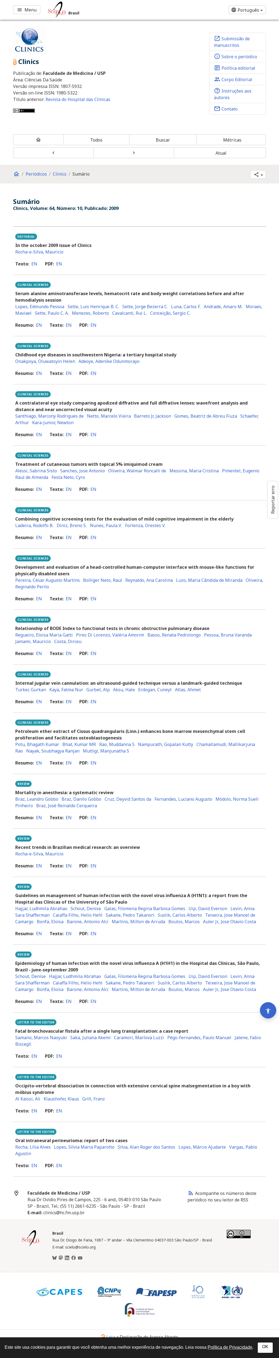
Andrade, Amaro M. (223, 307)
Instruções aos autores (232, 93)
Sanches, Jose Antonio (82, 471)
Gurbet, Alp (98, 690)
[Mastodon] (61, 1258)
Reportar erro (273, 499)
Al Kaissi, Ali (27, 1099)
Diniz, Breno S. (72, 525)
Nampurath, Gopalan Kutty (165, 744)
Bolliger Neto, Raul (102, 580)
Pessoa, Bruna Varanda (228, 635)
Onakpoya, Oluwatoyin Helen (45, 361)
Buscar (163, 140)
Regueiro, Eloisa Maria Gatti (44, 635)
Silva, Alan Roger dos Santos (146, 1147)
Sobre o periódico (235, 56)
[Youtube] (80, 1258)
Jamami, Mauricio (33, 641)
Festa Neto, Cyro (68, 477)
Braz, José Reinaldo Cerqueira (66, 806)
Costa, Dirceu (67, 641)
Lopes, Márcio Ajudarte (202, 1147)
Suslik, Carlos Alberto (180, 915)
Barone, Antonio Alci (87, 922)
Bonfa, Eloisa (50, 922)
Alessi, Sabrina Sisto (36, 471)
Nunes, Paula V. (106, 525)
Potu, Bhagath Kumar (37, 744)
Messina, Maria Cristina (194, 471)
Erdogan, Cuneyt (155, 690)
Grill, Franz (93, 1099)
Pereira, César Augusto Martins (47, 580)
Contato (226, 108)
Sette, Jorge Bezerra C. (145, 307)
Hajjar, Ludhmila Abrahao (41, 909)
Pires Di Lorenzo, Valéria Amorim (110, 635)
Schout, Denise (86, 909)
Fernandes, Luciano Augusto (183, 799)
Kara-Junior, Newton (53, 423)
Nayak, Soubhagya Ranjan (53, 751)
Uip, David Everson (208, 909)
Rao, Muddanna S (117, 744)
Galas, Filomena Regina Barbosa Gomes (144, 909)
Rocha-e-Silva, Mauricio (39, 252)
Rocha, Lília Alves (33, 1147)
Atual (221, 153)
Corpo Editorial (233, 79)
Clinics (59, 174)
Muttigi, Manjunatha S (106, 751)
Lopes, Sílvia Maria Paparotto (84, 1147)
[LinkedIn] (67, 1258)
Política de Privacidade (230, 1347)
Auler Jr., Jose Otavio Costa (229, 922)
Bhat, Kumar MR (79, 744)
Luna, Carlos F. (186, 307)
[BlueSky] (54, 1258)
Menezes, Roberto (90, 313)
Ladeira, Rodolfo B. (34, 525)
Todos (96, 140)
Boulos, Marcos (184, 922)
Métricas (232, 140)
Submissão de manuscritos (232, 41)
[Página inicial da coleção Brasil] (30, 1246)
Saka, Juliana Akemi (90, 1038)
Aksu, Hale (124, 690)
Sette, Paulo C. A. (52, 313)
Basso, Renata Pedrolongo (174, 635)
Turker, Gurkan (30, 690)
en (34, 264)
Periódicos (36, 174)
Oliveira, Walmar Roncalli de (137, 471)
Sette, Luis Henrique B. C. (93, 307)
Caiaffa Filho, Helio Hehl (77, 915)
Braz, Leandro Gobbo (36, 799)
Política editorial (234, 68)
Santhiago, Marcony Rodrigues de (49, 416)
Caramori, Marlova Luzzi (139, 1038)
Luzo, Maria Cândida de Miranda (209, 580)
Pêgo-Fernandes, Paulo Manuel (199, 1038)
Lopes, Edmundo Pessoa (39, 307)
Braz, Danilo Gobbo (81, 799)
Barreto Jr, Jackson (152, 416)
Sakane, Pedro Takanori (130, 915)
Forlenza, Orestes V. (145, 525)
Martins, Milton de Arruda (138, 922)
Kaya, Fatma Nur (66, 690)
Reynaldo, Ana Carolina (149, 580)
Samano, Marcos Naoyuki (41, 1038)
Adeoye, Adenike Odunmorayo (109, 361)
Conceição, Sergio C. (170, 313)
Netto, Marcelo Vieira (109, 416)
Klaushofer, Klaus (61, 1099)
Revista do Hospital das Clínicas (78, 99)
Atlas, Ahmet (188, 690)
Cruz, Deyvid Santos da (128, 799)
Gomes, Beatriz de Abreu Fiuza (205, 416)
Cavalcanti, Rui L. (129, 313)
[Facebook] (73, 1258)
